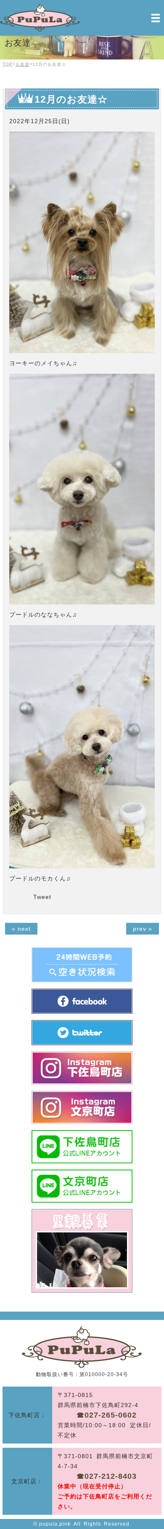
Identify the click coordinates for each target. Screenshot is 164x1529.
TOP (8, 64)
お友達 (22, 64)
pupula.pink (55, 1524)
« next (21, 928)
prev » (142, 928)
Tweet (42, 897)
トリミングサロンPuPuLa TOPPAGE (82, 1347)
